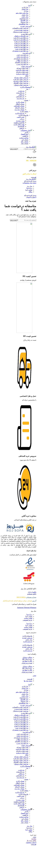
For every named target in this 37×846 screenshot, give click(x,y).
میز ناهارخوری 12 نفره (21, 39)
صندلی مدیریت (19, 109)
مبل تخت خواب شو (22, 13)
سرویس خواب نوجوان (21, 85)
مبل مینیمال (24, 22)
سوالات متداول (27, 657)
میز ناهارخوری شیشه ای (20, 51)
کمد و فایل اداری (19, 124)
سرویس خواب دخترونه (20, 81)
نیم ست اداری (19, 113)
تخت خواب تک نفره (22, 70)
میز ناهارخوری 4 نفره (21, 43)
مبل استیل (25, 9)
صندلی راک (24, 141)
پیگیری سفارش (27, 661)
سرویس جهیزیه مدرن (21, 30)
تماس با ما (28, 616)
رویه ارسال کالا (27, 659)
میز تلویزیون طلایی (22, 60)
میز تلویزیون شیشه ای (21, 58)
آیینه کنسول (24, 134)
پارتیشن (21, 128)
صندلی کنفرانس (19, 106)
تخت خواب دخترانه (22, 72)
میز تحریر (21, 91)
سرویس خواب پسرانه (21, 77)
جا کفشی (25, 136)
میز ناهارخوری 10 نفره (21, 38)
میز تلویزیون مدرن (22, 64)
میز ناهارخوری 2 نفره (21, 41)
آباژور (26, 132)
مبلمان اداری (24, 111)
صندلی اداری (20, 102)
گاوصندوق (21, 126)
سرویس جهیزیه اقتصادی (20, 28)
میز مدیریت (20, 98)
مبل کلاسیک (24, 20)
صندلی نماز (24, 143)
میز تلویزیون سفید (22, 57)
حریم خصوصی (27, 620)
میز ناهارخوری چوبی (21, 49)
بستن (34, 675)
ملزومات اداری (23, 115)
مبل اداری (25, 7)
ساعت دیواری (23, 138)
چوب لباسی (20, 117)
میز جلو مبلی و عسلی (21, 36)
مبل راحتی (24, 16)
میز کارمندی (20, 93)
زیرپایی (22, 119)
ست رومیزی (20, 121)
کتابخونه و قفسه (19, 122)
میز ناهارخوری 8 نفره (21, 47)
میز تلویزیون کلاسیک (21, 62)
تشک (26, 75)
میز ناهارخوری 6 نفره (21, 45)
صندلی (26, 100)
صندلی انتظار (20, 104)
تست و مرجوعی (27, 663)
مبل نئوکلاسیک (23, 24)
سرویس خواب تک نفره (21, 79)
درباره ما (29, 614)
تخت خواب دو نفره (22, 74)
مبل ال (26, 11)
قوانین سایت (28, 618)
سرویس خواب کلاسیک (21, 83)
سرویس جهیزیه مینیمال (20, 32)
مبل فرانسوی (23, 18)
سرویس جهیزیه (27, 638)
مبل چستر (25, 15)
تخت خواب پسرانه (22, 68)
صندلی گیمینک (19, 107)
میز (27, 89)
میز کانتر (21, 94)
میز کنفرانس (20, 96)
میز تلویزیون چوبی (22, 55)
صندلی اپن (25, 140)
